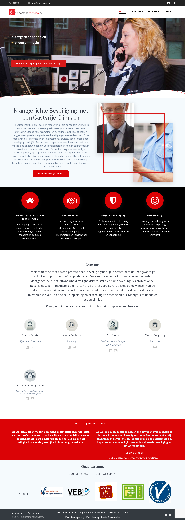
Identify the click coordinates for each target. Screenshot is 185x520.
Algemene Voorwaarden (93, 512)
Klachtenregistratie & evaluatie (103, 517)
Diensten (135, 11)
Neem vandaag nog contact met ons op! (38, 63)
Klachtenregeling (74, 517)
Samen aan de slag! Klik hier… (51, 173)
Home (122, 11)
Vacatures (154, 11)
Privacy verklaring (118, 512)
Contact (170, 11)
